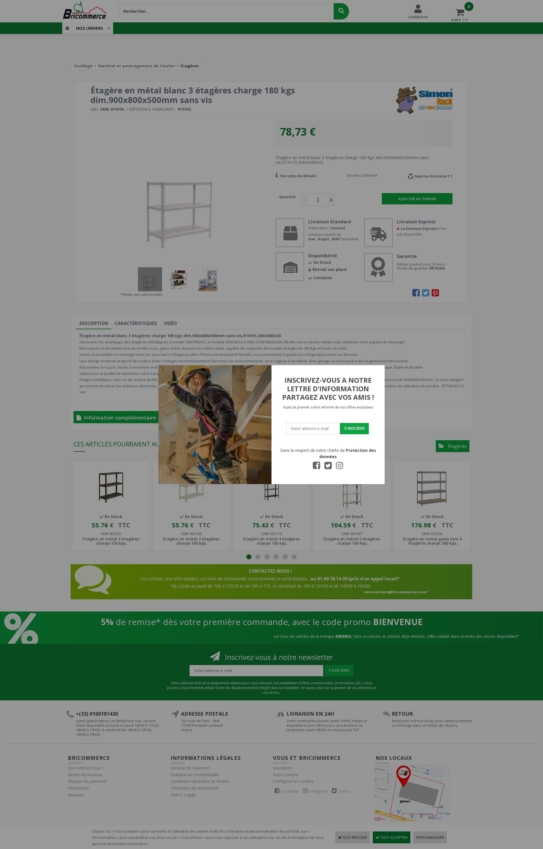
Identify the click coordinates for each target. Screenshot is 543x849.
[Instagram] (339, 467)
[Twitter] (328, 467)
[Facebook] (316, 467)
